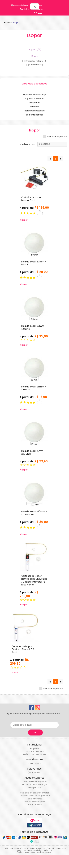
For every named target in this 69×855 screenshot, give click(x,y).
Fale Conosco (34, 763)
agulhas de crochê (34, 98)
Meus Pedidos (25, 7)
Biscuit (7, 22)
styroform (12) (36, 64)
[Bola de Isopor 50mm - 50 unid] (34, 241)
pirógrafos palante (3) (36, 61)
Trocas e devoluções (34, 801)
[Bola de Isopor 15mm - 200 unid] (34, 431)
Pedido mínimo (34, 798)
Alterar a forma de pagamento (34, 795)
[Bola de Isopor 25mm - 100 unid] (34, 366)
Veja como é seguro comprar (34, 792)
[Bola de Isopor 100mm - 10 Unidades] (34, 491)
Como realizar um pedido (34, 781)
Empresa (34, 748)
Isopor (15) (34, 49)
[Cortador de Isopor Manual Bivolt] (34, 177)
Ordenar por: (27, 144)
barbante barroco (34, 114)
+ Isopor (23, 220)
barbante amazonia (35, 110)
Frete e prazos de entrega (34, 784)
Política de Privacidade (34, 754)
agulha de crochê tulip (34, 94)
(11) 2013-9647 (34, 772)
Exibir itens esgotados (57, 136)
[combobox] (52, 144)
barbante (34, 106)
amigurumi (34, 102)
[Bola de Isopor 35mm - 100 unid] (34, 306)
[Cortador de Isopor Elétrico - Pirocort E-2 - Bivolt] (25, 626)
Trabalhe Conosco (34, 751)
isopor (17, 22)
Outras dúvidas (34, 804)
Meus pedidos (34, 787)
